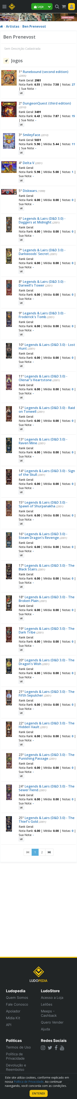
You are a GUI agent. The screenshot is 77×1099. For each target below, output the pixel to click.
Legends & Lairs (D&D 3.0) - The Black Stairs (47, 567)
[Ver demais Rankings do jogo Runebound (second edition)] (21, 93)
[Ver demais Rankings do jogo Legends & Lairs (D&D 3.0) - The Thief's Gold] (21, 839)
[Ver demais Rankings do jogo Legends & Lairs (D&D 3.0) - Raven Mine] (21, 460)
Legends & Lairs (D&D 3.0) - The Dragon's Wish (47, 662)
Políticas (14, 1040)
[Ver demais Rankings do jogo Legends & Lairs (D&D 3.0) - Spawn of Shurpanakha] (21, 524)
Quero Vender (52, 1022)
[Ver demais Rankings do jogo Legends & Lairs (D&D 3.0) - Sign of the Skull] (21, 492)
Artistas (12, 26)
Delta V (28, 163)
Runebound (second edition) (45, 71)
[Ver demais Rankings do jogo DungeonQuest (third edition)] (21, 124)
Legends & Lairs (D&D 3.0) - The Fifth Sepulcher (47, 693)
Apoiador (13, 1011)
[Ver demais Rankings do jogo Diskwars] (21, 208)
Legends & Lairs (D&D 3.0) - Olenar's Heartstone (43, 378)
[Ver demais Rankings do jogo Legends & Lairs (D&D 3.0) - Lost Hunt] (21, 366)
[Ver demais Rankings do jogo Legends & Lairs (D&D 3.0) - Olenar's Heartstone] (21, 397)
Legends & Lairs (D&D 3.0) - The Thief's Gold (47, 820)
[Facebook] (56, 1047)
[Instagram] (43, 1047)
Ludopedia (15, 991)
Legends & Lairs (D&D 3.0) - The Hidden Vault (47, 725)
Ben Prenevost (34, 26)
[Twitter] (50, 1047)
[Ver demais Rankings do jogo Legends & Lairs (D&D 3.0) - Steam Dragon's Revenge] (21, 555)
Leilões (46, 1004)
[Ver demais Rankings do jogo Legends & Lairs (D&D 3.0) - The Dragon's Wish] (21, 681)
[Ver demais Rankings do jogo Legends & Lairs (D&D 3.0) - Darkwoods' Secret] (21, 271)
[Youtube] (62, 1047)
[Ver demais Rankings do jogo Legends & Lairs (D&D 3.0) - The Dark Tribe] (21, 650)
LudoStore (50, 991)
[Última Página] (49, 852)
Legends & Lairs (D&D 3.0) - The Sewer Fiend (47, 788)
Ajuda (45, 1029)
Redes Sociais (54, 1040)
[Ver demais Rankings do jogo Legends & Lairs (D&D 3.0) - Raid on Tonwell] (21, 429)
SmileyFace (31, 135)
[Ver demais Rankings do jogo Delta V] (21, 180)
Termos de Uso (18, 1047)
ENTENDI (38, 1093)
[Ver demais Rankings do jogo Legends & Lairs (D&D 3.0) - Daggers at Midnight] (21, 240)
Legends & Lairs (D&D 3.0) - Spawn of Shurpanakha (43, 504)
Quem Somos (17, 998)
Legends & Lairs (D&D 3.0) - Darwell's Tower (42, 283)
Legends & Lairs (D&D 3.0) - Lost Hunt (47, 346)
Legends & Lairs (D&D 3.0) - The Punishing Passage (47, 756)
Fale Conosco (17, 1004)
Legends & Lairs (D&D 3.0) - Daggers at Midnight (42, 220)
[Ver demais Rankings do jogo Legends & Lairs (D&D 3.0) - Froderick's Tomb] (21, 334)
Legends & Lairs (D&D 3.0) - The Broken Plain (47, 599)
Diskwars (30, 190)
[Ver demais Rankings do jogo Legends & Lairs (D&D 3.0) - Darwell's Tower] (21, 303)
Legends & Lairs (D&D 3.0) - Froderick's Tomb (42, 315)
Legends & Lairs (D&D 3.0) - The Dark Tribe (47, 630)
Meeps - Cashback (49, 1013)
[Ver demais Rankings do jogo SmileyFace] (21, 152)
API (8, 1025)
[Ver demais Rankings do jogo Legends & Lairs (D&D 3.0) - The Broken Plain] (21, 618)
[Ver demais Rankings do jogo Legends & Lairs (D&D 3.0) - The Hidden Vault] (21, 744)
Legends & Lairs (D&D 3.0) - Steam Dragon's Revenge (43, 536)
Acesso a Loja (52, 998)
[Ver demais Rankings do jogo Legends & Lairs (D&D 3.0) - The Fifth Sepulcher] (21, 713)
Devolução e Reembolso (16, 1067)
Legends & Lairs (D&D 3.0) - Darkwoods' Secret (42, 252)
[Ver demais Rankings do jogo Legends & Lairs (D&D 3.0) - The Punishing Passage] (21, 776)
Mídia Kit (13, 1018)
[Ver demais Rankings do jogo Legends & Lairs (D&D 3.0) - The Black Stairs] (21, 587)
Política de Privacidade (15, 1056)
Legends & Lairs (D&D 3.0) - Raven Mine (43, 441)
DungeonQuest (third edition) (47, 103)
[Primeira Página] (28, 852)
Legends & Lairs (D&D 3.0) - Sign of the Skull (47, 473)
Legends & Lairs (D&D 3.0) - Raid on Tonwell (47, 410)
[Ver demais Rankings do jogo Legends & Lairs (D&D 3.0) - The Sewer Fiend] (21, 807)
